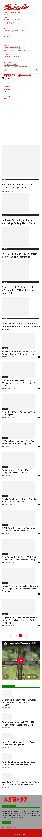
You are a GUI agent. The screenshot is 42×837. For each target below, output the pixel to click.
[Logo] (9, 77)
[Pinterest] (12, 13)
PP (20, 831)
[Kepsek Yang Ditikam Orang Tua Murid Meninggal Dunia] (21, 161)
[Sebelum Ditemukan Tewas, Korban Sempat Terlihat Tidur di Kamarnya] (21, 341)
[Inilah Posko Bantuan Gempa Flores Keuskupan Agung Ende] (21, 736)
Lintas (6, 91)
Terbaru (6, 86)
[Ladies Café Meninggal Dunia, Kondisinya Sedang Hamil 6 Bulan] (21, 203)
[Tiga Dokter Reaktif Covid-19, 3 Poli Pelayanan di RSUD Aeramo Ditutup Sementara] (21, 547)
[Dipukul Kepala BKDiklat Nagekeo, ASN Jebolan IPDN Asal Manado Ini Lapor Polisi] (21, 270)
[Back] (4, 26)
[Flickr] (5, 13)
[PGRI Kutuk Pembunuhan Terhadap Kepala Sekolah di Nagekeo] (21, 518)
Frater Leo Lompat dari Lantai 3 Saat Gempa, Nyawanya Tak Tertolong (19, 763)
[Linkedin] (9, 13)
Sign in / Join (10, 23)
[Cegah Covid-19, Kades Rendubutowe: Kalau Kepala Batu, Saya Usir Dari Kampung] (21, 607)
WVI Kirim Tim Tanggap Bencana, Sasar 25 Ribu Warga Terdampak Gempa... (20, 783)
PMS (16, 831)
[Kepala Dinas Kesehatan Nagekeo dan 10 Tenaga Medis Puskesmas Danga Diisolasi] (21, 576)
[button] (5, 70)
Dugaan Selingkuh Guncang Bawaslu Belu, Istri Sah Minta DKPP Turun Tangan (19, 702)
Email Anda (7, 62)
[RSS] (14, 13)
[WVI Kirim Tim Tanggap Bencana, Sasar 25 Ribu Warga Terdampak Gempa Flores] (21, 776)
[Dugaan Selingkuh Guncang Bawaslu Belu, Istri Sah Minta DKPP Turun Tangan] (21, 693)
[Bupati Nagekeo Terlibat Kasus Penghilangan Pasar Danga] (21, 460)
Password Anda (9, 43)
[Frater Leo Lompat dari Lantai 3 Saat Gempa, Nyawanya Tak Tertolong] (21, 756)
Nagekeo (5, 179)
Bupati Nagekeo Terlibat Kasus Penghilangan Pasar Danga (16, 471)
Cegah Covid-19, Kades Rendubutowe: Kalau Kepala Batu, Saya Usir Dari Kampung (20, 620)
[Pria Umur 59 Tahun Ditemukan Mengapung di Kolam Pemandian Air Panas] (21, 370)
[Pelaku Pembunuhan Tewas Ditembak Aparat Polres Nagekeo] (21, 489)
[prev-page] (12, 635)
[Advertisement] (21, 123)
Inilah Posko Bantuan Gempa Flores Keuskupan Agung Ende (19, 743)
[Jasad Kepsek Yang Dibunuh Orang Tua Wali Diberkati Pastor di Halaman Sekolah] (21, 306)
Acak (6, 99)
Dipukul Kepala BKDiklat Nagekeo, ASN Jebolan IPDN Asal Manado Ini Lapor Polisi (20, 290)
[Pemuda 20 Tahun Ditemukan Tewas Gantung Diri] (21, 402)
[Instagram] (7, 13)
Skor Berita (8, 96)
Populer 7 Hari (9, 94)
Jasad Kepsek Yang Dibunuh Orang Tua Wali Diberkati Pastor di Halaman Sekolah (21, 326)
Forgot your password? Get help (14, 50)
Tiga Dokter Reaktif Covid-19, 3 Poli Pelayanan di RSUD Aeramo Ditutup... (19, 558)
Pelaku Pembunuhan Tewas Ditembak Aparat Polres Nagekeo (20, 500)
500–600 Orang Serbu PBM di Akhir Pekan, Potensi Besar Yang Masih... (19, 723)
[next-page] (29, 635)
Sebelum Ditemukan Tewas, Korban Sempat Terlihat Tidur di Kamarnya (18, 352)
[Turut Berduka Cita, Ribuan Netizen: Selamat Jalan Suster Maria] (21, 237)
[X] (17, 13)
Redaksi (25, 831)
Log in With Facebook (11, 48)
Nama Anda (7, 36)
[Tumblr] (15, 13)
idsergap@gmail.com (14, 820)
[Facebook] (4, 13)
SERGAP (4, 191)
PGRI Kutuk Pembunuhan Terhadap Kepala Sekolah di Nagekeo (18, 529)
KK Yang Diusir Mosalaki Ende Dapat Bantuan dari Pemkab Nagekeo (19, 442)
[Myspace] (11, 13)
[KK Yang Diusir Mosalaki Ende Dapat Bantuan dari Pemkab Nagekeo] (21, 431)
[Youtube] (19, 13)
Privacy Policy (8, 52)
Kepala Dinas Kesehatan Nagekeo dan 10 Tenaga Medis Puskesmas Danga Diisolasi (20, 588)
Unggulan (7, 89)
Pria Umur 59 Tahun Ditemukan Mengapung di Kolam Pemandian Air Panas (19, 383)
